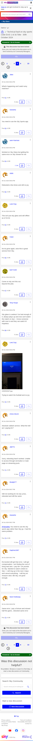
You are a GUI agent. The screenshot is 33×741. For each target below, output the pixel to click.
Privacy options (5, 720)
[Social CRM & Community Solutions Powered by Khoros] (27, 737)
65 (5, 192)
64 (5, 225)
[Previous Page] (3, 63)
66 (5, 257)
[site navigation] (2, 2)
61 (5, 97)
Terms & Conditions (26, 720)
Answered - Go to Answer (16, 42)
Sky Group (4, 725)
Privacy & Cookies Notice (8, 721)
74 (5, 584)
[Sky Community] (11, 2)
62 (5, 128)
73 (5, 538)
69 (5, 435)
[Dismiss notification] (30, 8)
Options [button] (3, 28)
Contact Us (28, 723)
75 (5, 617)
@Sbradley (6, 527)
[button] (30, 74)
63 (5, 161)
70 (5, 402)
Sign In (30, 3)
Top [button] (17, 716)
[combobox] (15, 14)
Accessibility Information (25, 721)
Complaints (4, 723)
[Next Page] (8, 67)
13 (28, 63)
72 (5, 503)
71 (5, 470)
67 (5, 290)
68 (5, 330)
